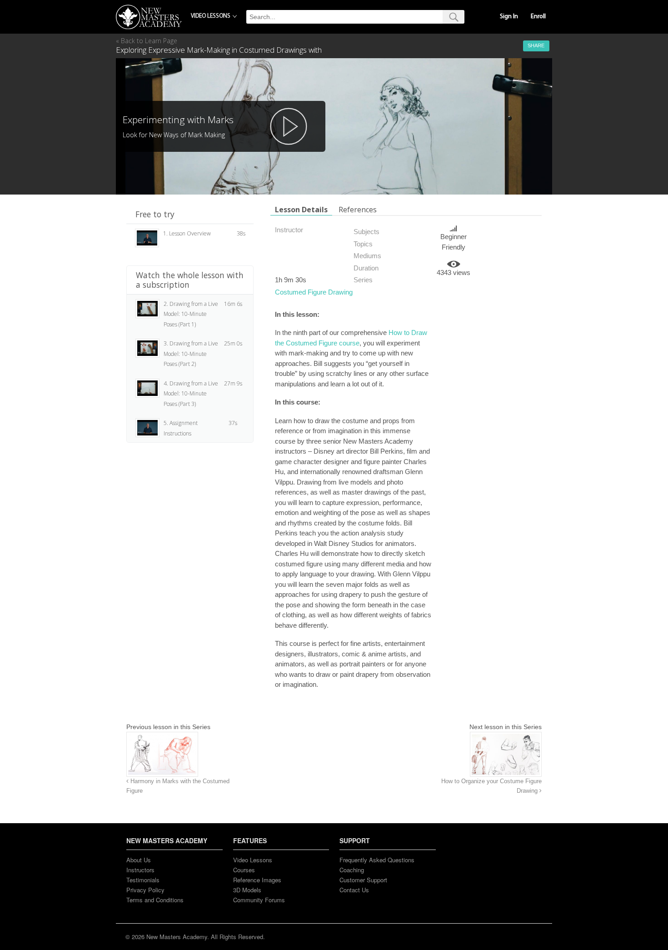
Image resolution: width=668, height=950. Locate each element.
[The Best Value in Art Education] (149, 17)
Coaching (351, 869)
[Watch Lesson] (288, 126)
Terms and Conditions (155, 899)
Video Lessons (252, 859)
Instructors (140, 869)
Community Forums (259, 899)
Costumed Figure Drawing (314, 292)
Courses (244, 869)
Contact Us (354, 889)
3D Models (247, 889)
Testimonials (143, 879)
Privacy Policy (145, 889)
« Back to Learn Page (146, 40)
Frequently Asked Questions (376, 859)
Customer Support (363, 879)
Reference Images (257, 879)
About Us (138, 859)
